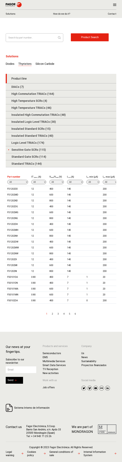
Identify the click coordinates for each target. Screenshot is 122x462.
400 (51, 189)
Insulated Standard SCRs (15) (31, 128)
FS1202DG (12, 206)
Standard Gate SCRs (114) (28, 156)
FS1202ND (12, 200)
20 (104, 277)
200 (105, 189)
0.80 (33, 277)
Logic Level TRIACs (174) (27, 142)
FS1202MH (12, 230)
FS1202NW (12, 253)
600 (51, 194)
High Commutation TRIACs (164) (32, 93)
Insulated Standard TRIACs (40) (32, 135)
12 (32, 189)
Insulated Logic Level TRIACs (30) (33, 121)
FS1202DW (12, 241)
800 (51, 200)
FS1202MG (12, 212)
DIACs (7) (17, 86)
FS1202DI (12, 259)
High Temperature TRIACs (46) (31, 107)
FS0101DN (12, 283)
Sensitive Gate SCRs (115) (28, 149)
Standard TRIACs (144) (26, 163)
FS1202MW (13, 247)
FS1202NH (12, 236)
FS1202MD (12, 194)
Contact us (14, 427)
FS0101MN (12, 294)
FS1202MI (12, 265)
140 (69, 189)
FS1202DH (12, 224)
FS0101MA (12, 288)
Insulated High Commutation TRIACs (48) (38, 114)
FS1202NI (12, 271)
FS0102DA (12, 300)
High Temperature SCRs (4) (29, 100)
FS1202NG (12, 218)
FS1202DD (12, 189)
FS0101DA (12, 277)
